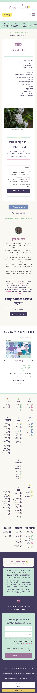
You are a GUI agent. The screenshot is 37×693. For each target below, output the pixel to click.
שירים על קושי (25, 368)
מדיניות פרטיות (27, 643)
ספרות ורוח (18, 463)
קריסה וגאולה (27, 218)
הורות (29, 420)
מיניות (7, 401)
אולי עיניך (18, 361)
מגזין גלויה (23, 283)
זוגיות (29, 401)
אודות (18, 490)
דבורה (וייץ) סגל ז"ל (18, 609)
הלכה (18, 401)
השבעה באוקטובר (24, 338)
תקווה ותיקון (9, 218)
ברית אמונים (7, 420)
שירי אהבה (18, 218)
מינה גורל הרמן (19, 50)
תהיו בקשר (18, 528)
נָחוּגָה (18, 420)
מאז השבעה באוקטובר (26, 366)
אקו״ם (19, 289)
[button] (33, 14)
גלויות (29, 488)
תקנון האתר (17, 282)
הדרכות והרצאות (30, 528)
